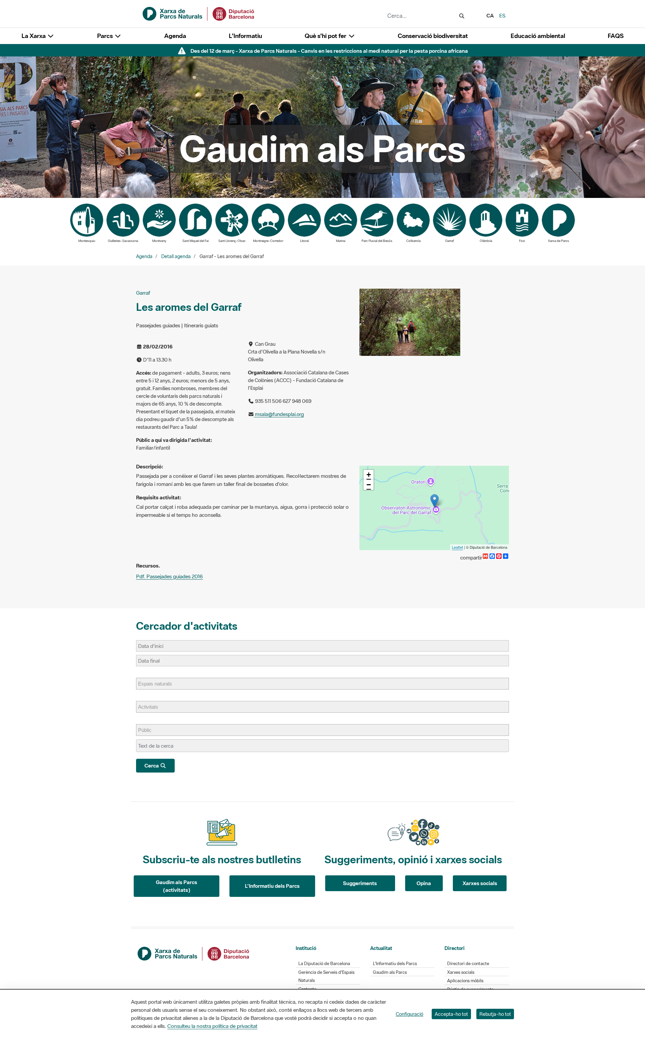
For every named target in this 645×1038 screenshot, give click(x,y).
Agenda (175, 36)
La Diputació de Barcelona (324, 963)
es (502, 15)
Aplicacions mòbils (465, 981)
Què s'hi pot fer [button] (326, 36)
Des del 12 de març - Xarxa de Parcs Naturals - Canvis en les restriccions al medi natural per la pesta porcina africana (329, 50)
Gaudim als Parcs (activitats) (176, 886)
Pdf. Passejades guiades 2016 (169, 576)
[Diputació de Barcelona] (194, 953)
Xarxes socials (480, 883)
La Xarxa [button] (34, 36)
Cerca (152, 765)
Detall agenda (176, 256)
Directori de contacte (468, 963)
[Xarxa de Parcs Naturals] (199, 13)
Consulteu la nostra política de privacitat (212, 1026)
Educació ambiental (538, 36)
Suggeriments (360, 883)
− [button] (369, 485)
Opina (424, 883)
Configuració (409, 1014)
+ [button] (369, 474)
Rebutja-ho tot (495, 1014)
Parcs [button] (105, 36)
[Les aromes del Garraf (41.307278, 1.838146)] (434, 501)
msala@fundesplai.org (279, 414)
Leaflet (457, 547)
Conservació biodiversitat (433, 36)
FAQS (616, 36)
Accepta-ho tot (451, 1014)
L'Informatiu (245, 36)
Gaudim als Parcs (390, 972)
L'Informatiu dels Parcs (272, 885)
